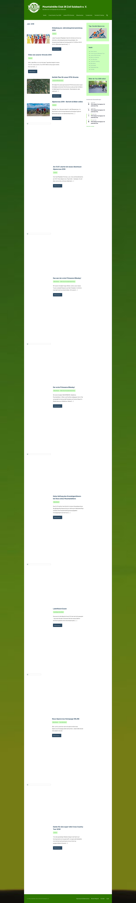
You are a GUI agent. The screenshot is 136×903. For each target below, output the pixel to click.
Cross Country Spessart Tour (97, 53)
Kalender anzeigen (90, 126)
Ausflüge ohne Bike (58, 612)
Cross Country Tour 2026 (55, 15)
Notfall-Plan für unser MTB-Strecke (65, 77)
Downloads (93, 65)
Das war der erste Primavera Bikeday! (67, 278)
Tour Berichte (62, 722)
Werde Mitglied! (95, 898)
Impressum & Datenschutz (82, 898)
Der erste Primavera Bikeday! (64, 387)
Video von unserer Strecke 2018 (40, 55)
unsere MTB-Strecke (68, 15)
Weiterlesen (56, 49)
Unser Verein (93, 51)
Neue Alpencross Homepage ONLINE (65, 719)
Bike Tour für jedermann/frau (67, 281)
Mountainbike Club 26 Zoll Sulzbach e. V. (64, 6)
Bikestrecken (79, 15)
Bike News (56, 281)
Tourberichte (89, 15)
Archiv (54, 33)
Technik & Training (99, 15)
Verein (44, 15)
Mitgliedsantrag (94, 67)
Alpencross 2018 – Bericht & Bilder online (67, 102)
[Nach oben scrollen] (133, 900)
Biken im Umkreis (94, 57)
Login (107, 898)
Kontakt (92, 69)
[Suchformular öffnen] (107, 15)
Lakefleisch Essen (60, 609)
